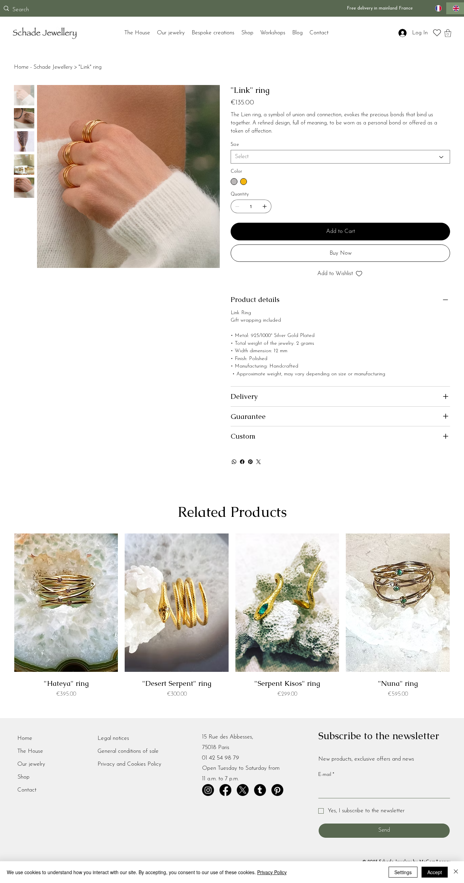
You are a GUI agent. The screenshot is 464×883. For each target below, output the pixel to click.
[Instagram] (208, 790)
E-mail (326, 774)
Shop (23, 777)
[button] (448, 33)
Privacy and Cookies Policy (129, 764)
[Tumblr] (260, 790)
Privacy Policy (272, 872)
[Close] (456, 872)
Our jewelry (31, 764)
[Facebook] (242, 461)
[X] (243, 790)
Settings (403, 872)
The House (30, 751)
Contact (26, 790)
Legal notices (113, 738)
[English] (455, 8)
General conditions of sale (128, 751)
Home (24, 738)
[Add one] (264, 206)
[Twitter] (258, 461)
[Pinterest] (250, 461)
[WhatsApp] (234, 461)
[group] (232, 616)
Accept (434, 872)
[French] (437, 8)
